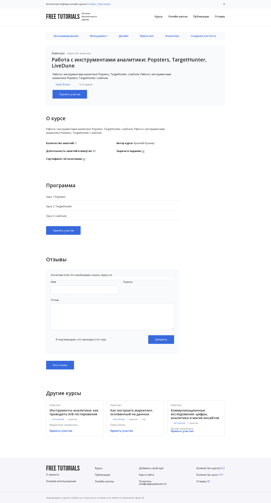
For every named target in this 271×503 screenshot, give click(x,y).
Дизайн (123, 36)
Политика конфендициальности (152, 483)
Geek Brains (63, 84)
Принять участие (69, 94)
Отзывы (220, 16)
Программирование (65, 36)
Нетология (58, 419)
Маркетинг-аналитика (79, 53)
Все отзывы (60, 365)
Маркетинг (147, 36)
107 (221, 474)
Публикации (201, 16)
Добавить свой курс (151, 468)
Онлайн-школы (178, 16)
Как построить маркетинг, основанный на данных (131, 412)
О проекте (52, 474)
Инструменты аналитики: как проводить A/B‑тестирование (74, 412)
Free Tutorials (63, 468)
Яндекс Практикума (100, 4)
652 (223, 468)
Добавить (161, 339)
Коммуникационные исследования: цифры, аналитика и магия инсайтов (195, 414)
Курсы (158, 16)
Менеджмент (98, 36)
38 (208, 481)
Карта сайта (146, 474)
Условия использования (61, 481)
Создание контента (203, 36)
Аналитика (172, 36)
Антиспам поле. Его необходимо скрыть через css (81, 275)
